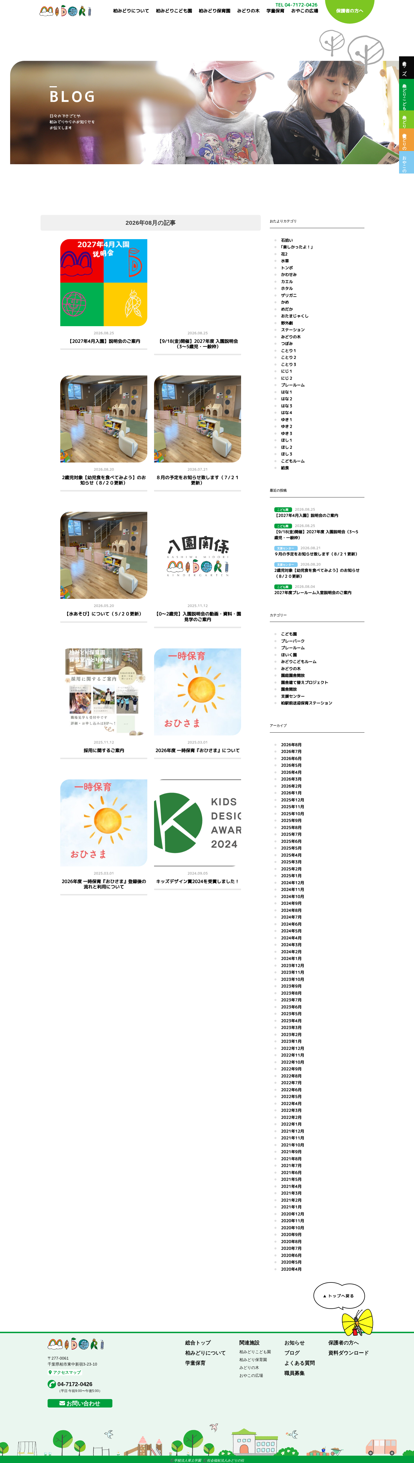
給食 (285, 467)
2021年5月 (291, 1179)
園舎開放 (289, 689)
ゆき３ (287, 433)
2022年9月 (291, 1068)
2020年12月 (292, 1214)
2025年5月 (291, 848)
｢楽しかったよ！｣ (297, 247)
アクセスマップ (67, 1372)
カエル (287, 281)
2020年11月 (292, 1220)
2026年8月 (291, 744)
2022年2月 (291, 1117)
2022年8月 (291, 1076)
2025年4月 (291, 855)
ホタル (287, 288)
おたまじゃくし (295, 316)
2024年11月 (292, 889)
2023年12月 (292, 965)
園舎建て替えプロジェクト (304, 682)
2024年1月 (291, 958)
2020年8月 (291, 1241)
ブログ (292, 1353)
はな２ (287, 398)
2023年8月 (291, 993)
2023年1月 (291, 1041)
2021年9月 (291, 1151)
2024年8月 (291, 910)
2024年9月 (291, 903)
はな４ (287, 412)
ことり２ (289, 357)
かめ (285, 302)
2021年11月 (292, 1137)
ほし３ (287, 454)
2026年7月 (291, 751)
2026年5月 (291, 765)
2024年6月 (291, 924)
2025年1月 (291, 875)
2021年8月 (291, 1158)
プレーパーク (293, 641)
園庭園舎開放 (293, 675)
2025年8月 (291, 827)
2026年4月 (291, 772)
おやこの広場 (304, 11)
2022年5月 (291, 1096)
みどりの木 (248, 11)
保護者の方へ (349, 11)
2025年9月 (291, 820)
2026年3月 (291, 779)
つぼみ (287, 343)
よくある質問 (299, 1363)
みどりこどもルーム (299, 661)
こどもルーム (293, 461)
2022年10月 (292, 1062)
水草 (285, 260)
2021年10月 (292, 1145)
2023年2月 (291, 1034)
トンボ (287, 267)
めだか (287, 309)
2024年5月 (291, 930)
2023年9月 (291, 986)
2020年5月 (291, 1262)
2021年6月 (291, 1172)
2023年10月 (292, 979)
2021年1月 (291, 1206)
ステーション (293, 329)
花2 (284, 254)
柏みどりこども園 (174, 11)
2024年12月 (292, 882)
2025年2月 (291, 868)
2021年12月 (292, 1131)
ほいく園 (289, 654)
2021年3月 (291, 1193)
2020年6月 (291, 1255)
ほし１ (287, 440)
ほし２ (287, 447)
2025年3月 (291, 861)
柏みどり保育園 (214, 11)
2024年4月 (291, 938)
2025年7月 (291, 834)
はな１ (287, 392)
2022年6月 (291, 1089)
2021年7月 (291, 1165)
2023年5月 (291, 1013)
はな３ (287, 405)
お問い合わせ (83, 1403)
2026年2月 (291, 786)
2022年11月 (292, 1055)
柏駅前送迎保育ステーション (306, 703)
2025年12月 (292, 799)
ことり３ (289, 364)
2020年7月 (291, 1248)
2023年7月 (291, 999)
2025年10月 (292, 813)
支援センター (293, 696)
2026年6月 (291, 758)
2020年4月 (291, 1269)
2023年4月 (291, 1020)
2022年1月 (291, 1124)
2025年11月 (292, 806)
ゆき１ (287, 419)
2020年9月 (291, 1234)
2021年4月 (291, 1186)
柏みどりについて (131, 11)
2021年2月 (291, 1200)
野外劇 (287, 323)
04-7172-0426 (74, 1384)
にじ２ (287, 378)
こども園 (289, 634)
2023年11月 (292, 972)
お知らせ (294, 1343)
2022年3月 (291, 1110)
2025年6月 (291, 841)
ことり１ (289, 350)
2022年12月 (292, 1048)
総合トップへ (404, 68)
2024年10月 (292, 896)
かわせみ (289, 274)
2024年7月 (291, 917)
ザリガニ (289, 295)
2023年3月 (291, 1027)
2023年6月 (291, 1007)
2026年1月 (291, 792)
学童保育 (275, 11)
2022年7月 (291, 1082)
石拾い (287, 240)
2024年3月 (291, 944)
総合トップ (198, 1343)
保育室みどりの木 (404, 140)
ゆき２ (287, 426)
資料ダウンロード (348, 1353)
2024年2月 (291, 951)
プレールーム (293, 385)
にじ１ (287, 371)
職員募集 (294, 1373)
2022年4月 (291, 1103)
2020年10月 (292, 1227)
